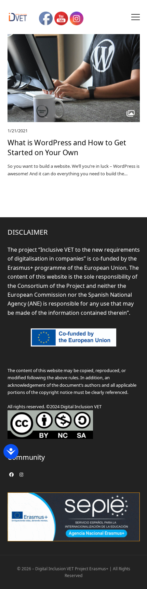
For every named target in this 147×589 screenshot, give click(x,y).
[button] (135, 17)
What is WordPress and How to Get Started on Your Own (67, 147)
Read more (19, 186)
